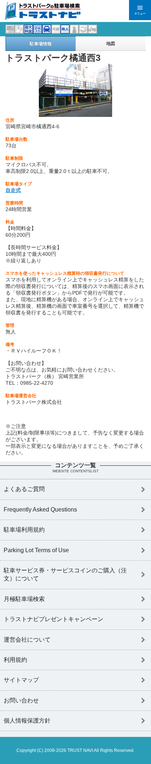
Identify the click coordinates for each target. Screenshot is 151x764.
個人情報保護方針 (27, 720)
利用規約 (15, 660)
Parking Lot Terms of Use (36, 550)
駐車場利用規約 (24, 530)
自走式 (13, 190)
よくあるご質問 (24, 489)
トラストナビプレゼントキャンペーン (53, 619)
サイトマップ (21, 680)
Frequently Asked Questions (40, 509)
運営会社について (27, 639)
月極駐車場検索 (24, 599)
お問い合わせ (21, 700)
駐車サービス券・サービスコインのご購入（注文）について (65, 574)
